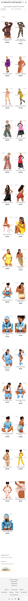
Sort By (12, 9)
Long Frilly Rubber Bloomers (21, 267)
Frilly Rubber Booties (20, 366)
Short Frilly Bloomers (20, 202)
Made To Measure (14, 579)
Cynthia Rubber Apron (21, 170)
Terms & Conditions (14, 594)
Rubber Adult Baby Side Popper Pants (20, 300)
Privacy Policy (24, 592)
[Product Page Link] (7, 30)
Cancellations (4, 592)
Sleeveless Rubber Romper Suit (7, 367)
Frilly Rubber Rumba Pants (20, 434)
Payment (21, 589)
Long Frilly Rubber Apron (7, 202)
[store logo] (12, 2)
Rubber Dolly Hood (7, 531)
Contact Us (14, 585)
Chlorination (14, 581)
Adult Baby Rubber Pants (20, 499)
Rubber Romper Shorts (7, 499)
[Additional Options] (6, 569)
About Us (7, 589)
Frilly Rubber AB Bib (7, 400)
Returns (17, 592)
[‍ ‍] (9, 599)
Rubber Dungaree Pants (7, 266)
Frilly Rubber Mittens (20, 333)
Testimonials (14, 583)
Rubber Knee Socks (7, 234)
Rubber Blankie (20, 234)
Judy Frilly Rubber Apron (20, 106)
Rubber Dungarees (21, 467)
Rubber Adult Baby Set (7, 300)
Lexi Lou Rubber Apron (21, 138)
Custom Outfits (14, 589)
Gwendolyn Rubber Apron (7, 106)
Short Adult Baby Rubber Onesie (7, 434)
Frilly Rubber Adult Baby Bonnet (7, 334)
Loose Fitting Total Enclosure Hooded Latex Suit (20, 40)
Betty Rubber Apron (7, 170)
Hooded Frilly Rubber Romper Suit (7, 40)
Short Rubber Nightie (7, 73)
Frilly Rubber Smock (7, 467)
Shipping (11, 592)
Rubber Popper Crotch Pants (21, 401)
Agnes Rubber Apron (7, 138)
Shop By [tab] (3, 9)
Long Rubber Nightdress (20, 73)
